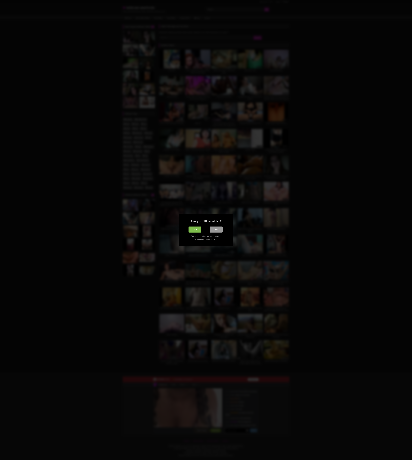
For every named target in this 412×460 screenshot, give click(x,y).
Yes (195, 229)
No (216, 229)
